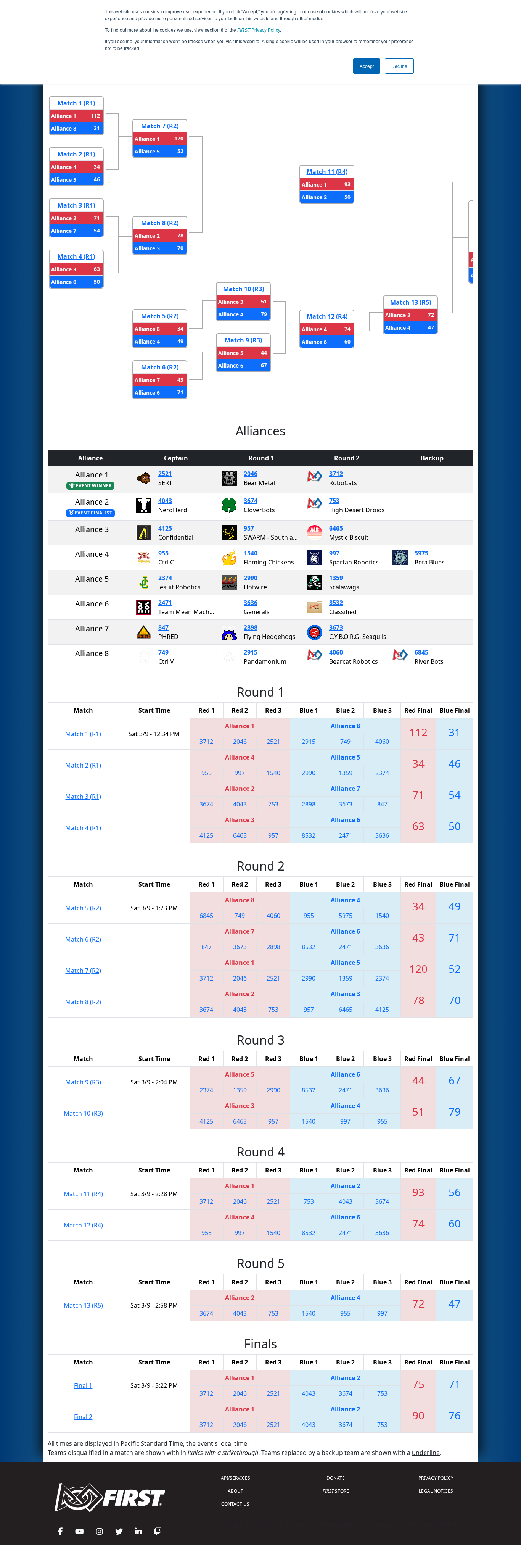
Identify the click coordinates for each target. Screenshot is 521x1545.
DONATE (335, 1478)
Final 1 (83, 1385)
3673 (336, 627)
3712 (336, 473)
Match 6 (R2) (159, 367)
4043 (165, 501)
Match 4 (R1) (76, 256)
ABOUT (235, 1491)
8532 (336, 602)
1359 (336, 578)
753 (334, 501)
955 (163, 553)
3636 (250, 602)
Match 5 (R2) (159, 316)
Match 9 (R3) (243, 340)
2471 (165, 602)
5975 (421, 553)
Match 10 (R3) (243, 289)
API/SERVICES (235, 1478)
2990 (250, 578)
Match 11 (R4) (327, 172)
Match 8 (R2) (159, 223)
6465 (336, 528)
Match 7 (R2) (159, 126)
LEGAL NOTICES (436, 1491)
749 (163, 652)
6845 (421, 652)
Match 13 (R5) (410, 302)
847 (163, 627)
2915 (250, 652)
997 (334, 553)
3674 (250, 501)
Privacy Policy (258, 29)
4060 (336, 652)
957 (249, 528)
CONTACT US (235, 1504)
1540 (250, 553)
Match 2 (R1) (76, 154)
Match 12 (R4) (327, 316)
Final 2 (83, 1417)
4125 (165, 528)
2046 (250, 473)
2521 (165, 473)
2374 (165, 578)
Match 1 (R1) (76, 103)
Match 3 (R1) (76, 205)
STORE (336, 1491)
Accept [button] (367, 66)
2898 (250, 627)
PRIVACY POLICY (435, 1478)
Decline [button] (399, 66)
